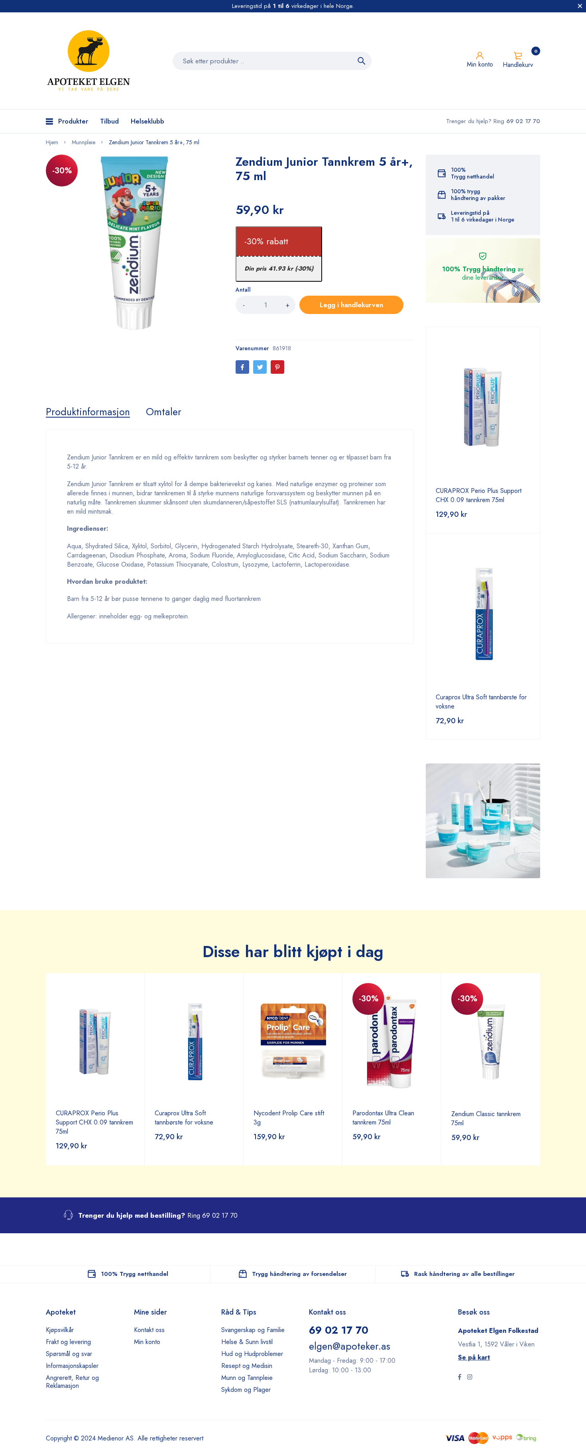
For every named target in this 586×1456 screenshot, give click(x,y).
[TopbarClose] (580, 6)
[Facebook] (242, 367)
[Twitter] (260, 367)
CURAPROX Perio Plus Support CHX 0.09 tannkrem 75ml (478, 495)
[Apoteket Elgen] (90, 60)
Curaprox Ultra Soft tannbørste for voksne (184, 1118)
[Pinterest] (277, 367)
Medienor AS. (117, 1438)
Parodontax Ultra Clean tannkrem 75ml (383, 1118)
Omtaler (163, 412)
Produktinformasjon (88, 412)
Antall (243, 290)
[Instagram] (469, 1378)
